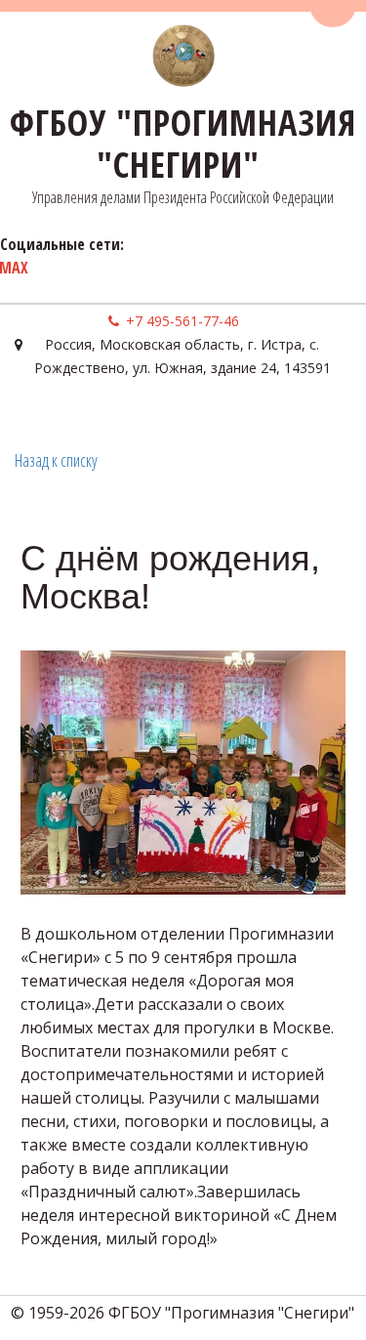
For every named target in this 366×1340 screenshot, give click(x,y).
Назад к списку (56, 460)
